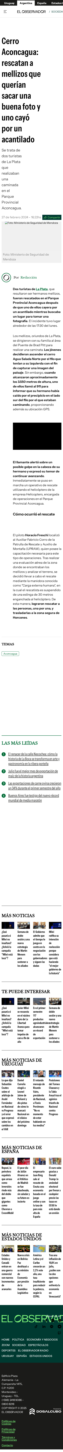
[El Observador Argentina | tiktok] (36, 1326)
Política (18, 1339)
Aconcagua (10, 653)
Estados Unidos (41, 1356)
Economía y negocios (42, 1339)
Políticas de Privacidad (9, 1430)
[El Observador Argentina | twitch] (59, 1333)
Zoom (6, 1345)
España (21, 1356)
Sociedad (19, 1345)
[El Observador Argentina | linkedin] (44, 1326)
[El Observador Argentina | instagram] (52, 1320)
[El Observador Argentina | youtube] (59, 1320)
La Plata (42, 289)
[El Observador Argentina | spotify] (52, 1326)
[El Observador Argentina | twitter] (39, 1320)
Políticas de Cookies (9, 1422)
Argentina (26, 3)
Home (6, 1339)
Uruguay (9, 3)
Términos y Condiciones (9, 1438)
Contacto (7, 1445)
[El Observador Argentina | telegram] (59, 1326)
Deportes (9, 1350)
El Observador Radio (33, 1350)
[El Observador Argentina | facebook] (46, 1320)
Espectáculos (38, 1345)
